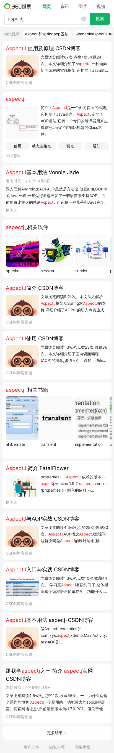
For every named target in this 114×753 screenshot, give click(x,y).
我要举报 (82, 747)
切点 (70, 146)
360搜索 (19, 6)
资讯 (64, 6)
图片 (82, 6)
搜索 (99, 18)
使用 (18, 146)
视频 (100, 6)
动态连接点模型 (44, 146)
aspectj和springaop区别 (46, 33)
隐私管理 (57, 747)
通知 (96, 146)
